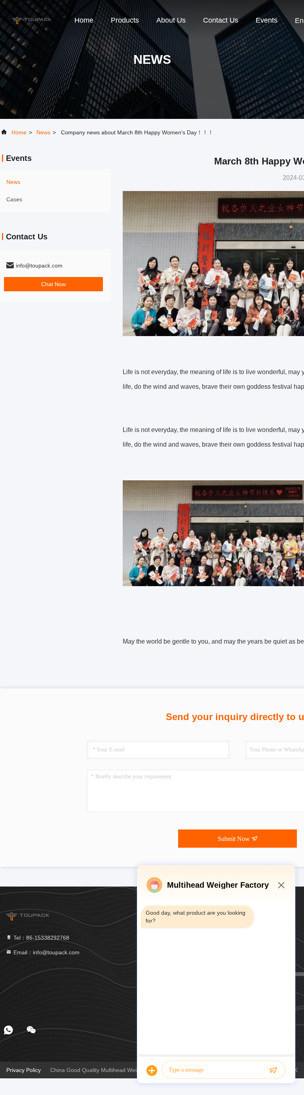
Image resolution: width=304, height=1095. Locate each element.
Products (125, 20)
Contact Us (220, 20)
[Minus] (281, 885)
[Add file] (152, 1070)
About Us (171, 20)
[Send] (273, 1070)
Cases (14, 199)
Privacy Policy (23, 1070)
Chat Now (53, 284)
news (43, 132)
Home (83, 20)
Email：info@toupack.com (46, 952)
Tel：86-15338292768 (40, 937)
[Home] (31, 20)
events (266, 20)
